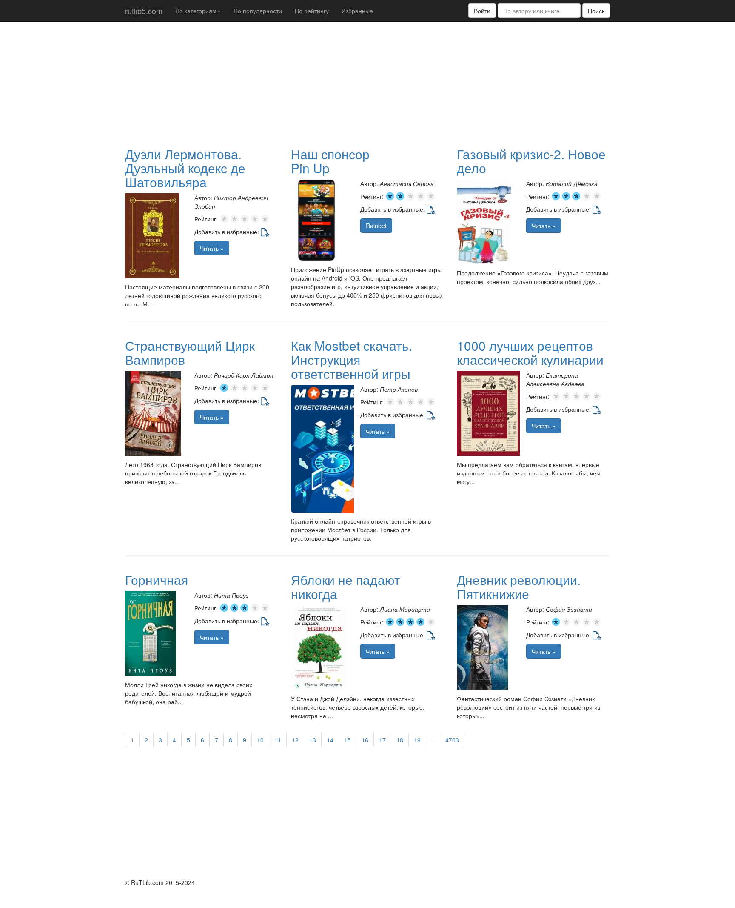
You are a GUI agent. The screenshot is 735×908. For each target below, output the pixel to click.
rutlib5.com (143, 10)
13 (312, 740)
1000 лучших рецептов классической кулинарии (530, 352)
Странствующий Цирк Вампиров (190, 352)
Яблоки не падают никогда (345, 586)
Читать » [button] (212, 248)
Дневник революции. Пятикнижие (519, 586)
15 (347, 740)
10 (260, 740)
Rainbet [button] (376, 225)
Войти (482, 10)
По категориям (196, 10)
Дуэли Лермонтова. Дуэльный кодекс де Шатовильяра (185, 168)
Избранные (357, 10)
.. (433, 740)
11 (277, 740)
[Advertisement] (331, 83)
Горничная (156, 579)
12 (295, 740)
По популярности (258, 10)
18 (399, 740)
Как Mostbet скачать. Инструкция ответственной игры (351, 359)
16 (365, 740)
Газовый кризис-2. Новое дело (531, 161)
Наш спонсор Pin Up (330, 161)
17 (382, 740)
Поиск (596, 10)
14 (330, 740)
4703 (452, 740)
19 (417, 740)
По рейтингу (312, 10)
